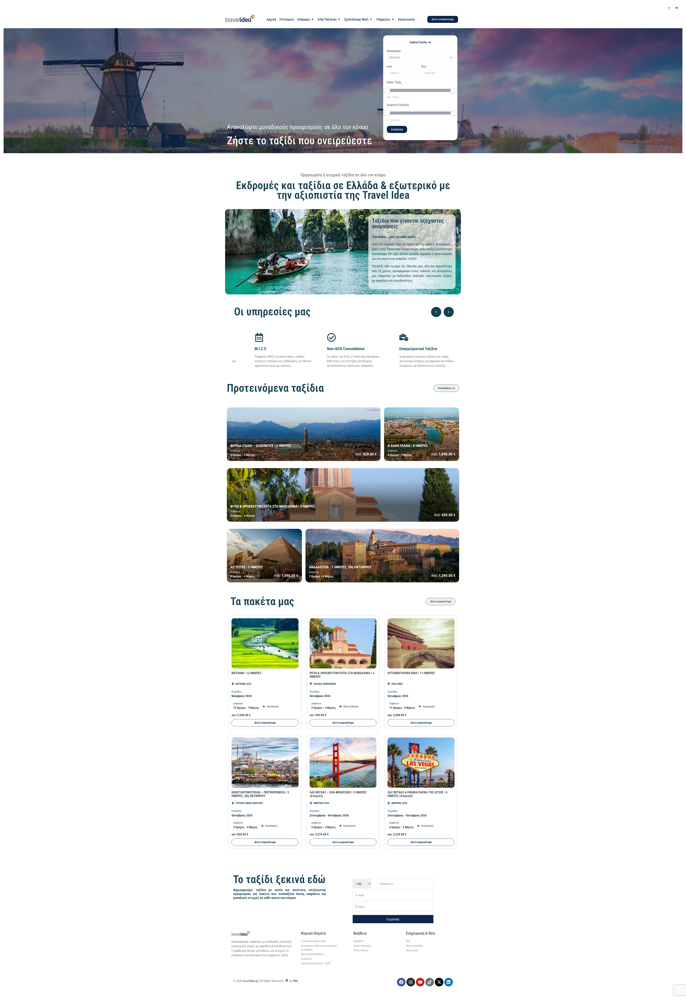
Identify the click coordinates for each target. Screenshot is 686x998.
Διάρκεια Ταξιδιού (398, 105)
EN (676, 8)
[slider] (387, 90)
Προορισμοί (394, 51)
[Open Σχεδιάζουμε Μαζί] (371, 19)
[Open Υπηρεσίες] (392, 19)
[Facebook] (401, 982)
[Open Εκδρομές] (312, 19)
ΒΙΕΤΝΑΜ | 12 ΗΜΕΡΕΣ (246, 673)
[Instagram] (410, 982)
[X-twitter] (439, 982)
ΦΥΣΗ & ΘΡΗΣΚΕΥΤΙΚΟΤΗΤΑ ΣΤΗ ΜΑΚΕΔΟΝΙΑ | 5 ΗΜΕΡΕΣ (342, 674)
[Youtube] (420, 982)
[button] (436, 312)
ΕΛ (669, 8)
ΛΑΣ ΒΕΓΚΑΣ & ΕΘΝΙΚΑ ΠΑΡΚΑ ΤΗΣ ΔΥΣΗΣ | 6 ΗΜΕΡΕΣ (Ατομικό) (417, 794)
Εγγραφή (393, 919)
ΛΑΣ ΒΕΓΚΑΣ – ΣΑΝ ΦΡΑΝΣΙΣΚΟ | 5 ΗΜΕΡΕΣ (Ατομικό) (338, 794)
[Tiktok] (429, 982)
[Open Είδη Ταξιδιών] (339, 19)
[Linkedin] (448, 982)
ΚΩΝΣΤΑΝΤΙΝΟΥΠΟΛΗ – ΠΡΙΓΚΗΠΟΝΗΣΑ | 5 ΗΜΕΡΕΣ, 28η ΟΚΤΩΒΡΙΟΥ (260, 794)
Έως (423, 66)
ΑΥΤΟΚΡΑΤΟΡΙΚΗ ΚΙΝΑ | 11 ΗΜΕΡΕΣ (411, 673)
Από (389, 66)
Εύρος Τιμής (394, 82)
